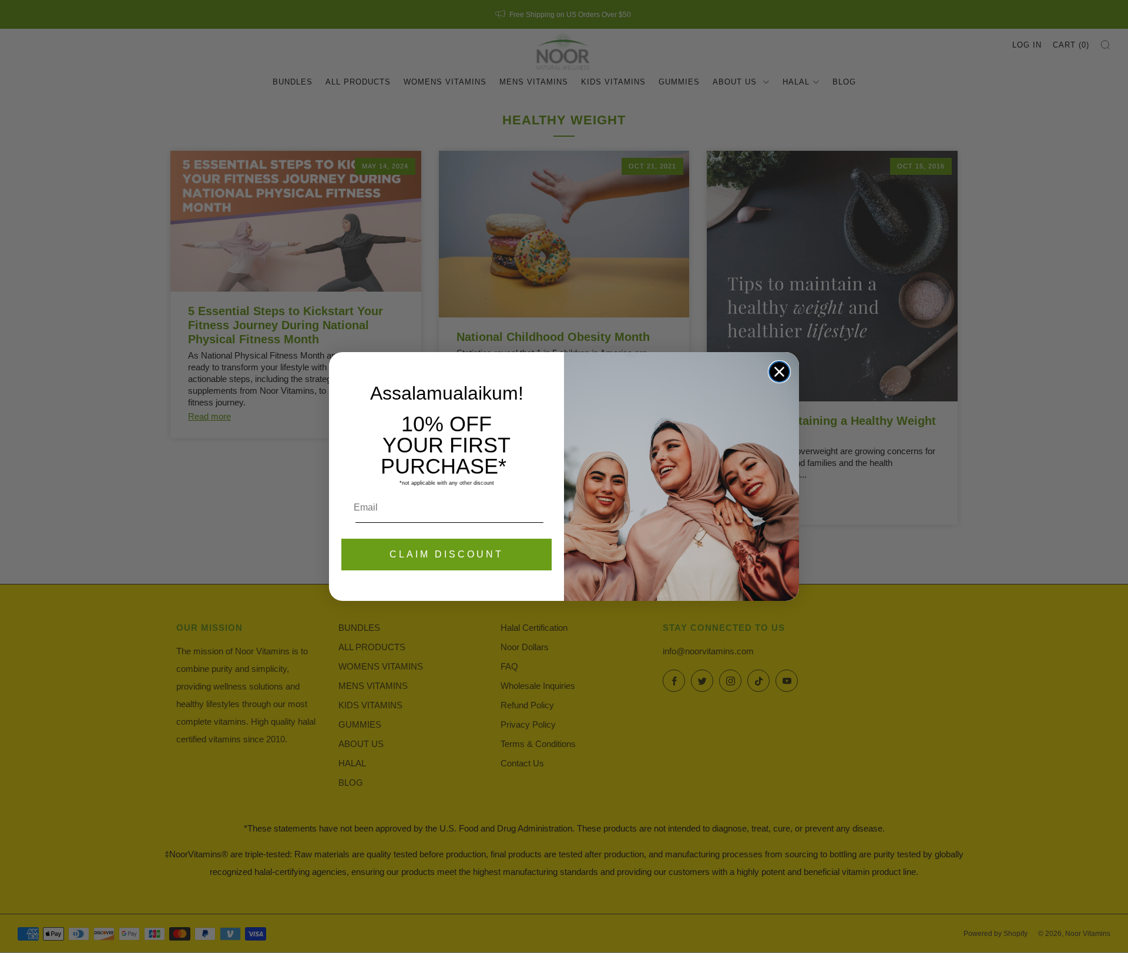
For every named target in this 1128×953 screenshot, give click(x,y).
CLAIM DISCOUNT (446, 554)
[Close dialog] (779, 371)
